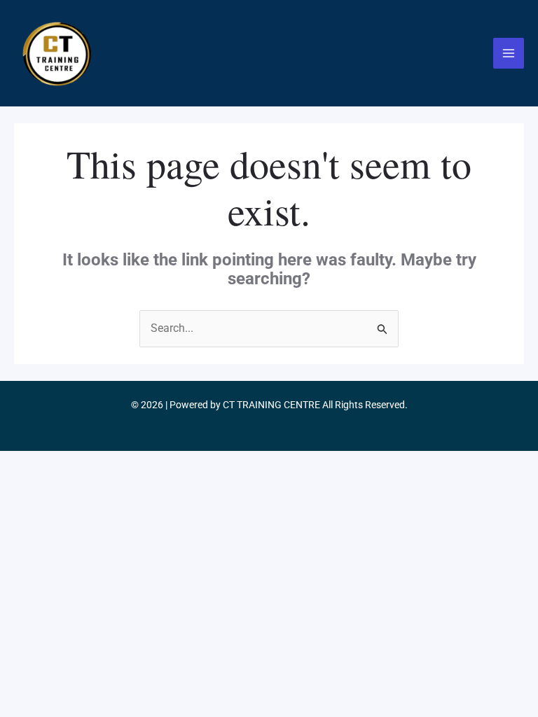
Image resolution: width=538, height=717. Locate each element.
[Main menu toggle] (508, 53)
